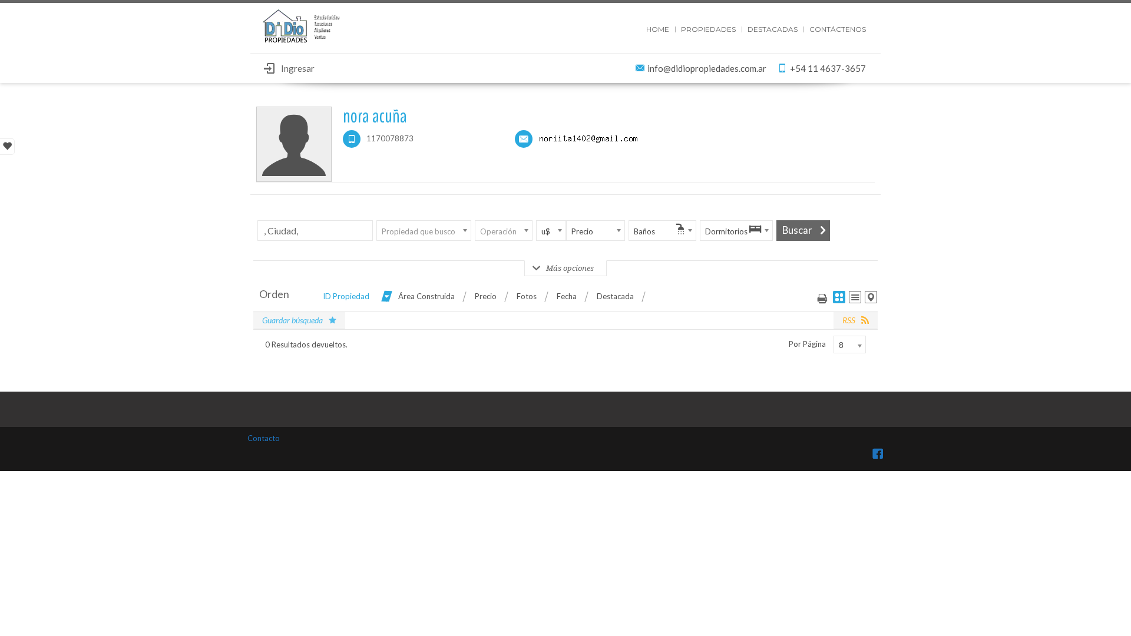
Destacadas (773, 29)
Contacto (263, 438)
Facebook (878, 453)
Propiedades (708, 29)
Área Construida (426, 296)
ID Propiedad (346, 296)
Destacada (615, 296)
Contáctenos (837, 29)
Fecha (567, 296)
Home (657, 29)
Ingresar (298, 68)
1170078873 (390, 138)
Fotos (527, 296)
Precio (486, 296)
